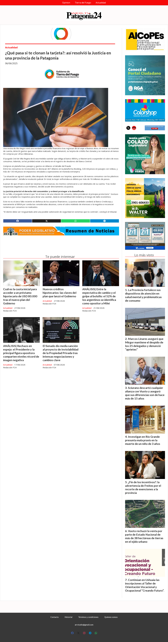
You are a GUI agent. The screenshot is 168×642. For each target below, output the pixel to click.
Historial (68, 617)
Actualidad (101, 2)
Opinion (66, 2)
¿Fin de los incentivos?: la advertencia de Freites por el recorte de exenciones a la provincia (143, 487)
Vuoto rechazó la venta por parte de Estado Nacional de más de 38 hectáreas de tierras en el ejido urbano (144, 536)
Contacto (54, 617)
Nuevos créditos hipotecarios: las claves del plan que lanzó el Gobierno (59, 292)
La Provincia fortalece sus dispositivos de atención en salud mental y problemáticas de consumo (143, 295)
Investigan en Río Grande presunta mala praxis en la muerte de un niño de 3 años (142, 440)
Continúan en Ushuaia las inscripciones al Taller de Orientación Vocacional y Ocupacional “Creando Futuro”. (144, 585)
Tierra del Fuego (83, 2)
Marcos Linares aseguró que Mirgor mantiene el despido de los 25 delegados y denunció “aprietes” (144, 344)
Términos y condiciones (88, 617)
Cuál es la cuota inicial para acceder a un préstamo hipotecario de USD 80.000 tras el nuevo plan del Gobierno (20, 296)
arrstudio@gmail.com (84, 624)
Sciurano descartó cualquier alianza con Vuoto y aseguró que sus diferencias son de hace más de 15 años (144, 393)
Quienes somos (111, 617)
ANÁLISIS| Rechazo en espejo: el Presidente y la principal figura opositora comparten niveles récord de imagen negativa (21, 353)
